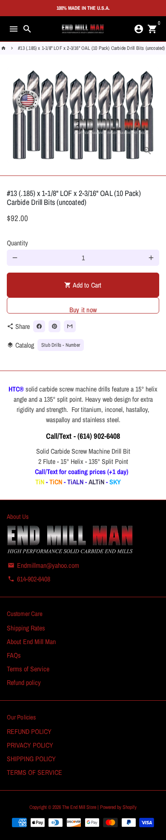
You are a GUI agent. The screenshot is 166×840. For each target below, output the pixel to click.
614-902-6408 (29, 579)
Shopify (130, 807)
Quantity (17, 242)
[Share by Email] (70, 326)
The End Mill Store (79, 807)
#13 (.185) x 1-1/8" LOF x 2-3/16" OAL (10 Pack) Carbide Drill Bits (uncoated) (91, 48)
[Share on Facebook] (39, 326)
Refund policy (24, 682)
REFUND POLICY (29, 731)
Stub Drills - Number (60, 345)
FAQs (14, 655)
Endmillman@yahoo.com (43, 565)
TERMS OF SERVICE (34, 772)
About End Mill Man (31, 641)
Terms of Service (28, 668)
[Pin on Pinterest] (54, 326)
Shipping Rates (26, 628)
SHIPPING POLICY (31, 758)
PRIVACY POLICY (30, 745)
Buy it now (83, 309)
